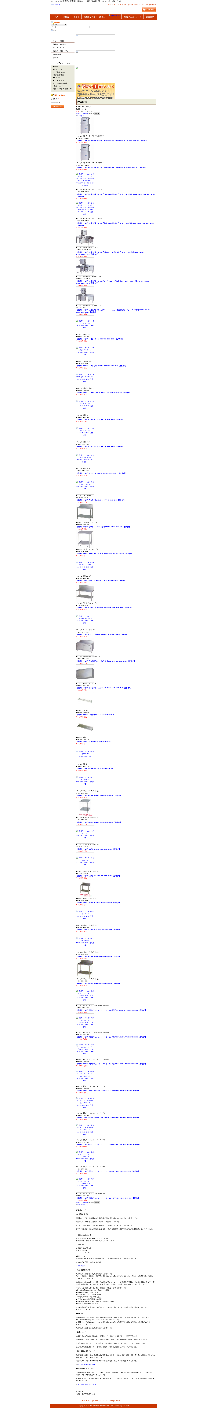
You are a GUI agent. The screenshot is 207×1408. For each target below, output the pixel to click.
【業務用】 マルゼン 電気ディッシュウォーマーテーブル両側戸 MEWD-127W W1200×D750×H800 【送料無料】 (111, 1064)
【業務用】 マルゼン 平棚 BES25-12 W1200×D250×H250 (93, 741)
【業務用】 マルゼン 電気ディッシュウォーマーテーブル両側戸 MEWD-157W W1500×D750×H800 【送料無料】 (111, 1037)
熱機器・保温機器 (59, 44)
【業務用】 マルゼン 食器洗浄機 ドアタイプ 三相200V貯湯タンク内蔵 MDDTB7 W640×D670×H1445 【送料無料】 (112, 140)
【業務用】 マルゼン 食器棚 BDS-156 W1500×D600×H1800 (94, 768)
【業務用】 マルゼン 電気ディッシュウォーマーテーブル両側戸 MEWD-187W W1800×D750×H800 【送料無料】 (111, 1010)
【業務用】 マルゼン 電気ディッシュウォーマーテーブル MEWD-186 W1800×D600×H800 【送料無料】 (108, 1198)
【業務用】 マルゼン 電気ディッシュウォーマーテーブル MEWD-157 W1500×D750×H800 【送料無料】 (108, 1117)
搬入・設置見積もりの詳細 (86, 1364)
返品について (58, 86)
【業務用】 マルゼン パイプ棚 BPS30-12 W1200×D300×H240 (95, 715)
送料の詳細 (81, 1266)
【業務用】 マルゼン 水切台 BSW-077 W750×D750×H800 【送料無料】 (98, 876)
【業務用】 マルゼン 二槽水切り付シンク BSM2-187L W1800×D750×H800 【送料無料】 (103, 393)
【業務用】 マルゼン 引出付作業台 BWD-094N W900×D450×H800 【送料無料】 (101, 500)
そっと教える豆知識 (60, 83)
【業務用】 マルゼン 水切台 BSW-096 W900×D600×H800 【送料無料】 (98, 983)
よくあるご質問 (144, 4)
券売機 (55, 58)
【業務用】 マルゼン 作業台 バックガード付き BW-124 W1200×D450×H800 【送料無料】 (104, 527)
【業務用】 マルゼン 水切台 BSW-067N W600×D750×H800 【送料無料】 (98, 795)
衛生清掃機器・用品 (60, 51)
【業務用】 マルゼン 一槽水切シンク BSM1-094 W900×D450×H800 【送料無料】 (101, 366)
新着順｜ (85, 113)
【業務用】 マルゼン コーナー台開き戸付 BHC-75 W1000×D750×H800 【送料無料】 (102, 634)
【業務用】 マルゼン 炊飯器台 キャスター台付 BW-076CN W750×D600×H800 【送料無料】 (104, 554)
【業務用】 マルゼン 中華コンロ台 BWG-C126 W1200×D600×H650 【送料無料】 (101, 580)
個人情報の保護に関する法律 (63, 89)
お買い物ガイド (123, 4)
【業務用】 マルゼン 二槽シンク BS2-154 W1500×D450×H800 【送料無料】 (99, 419)
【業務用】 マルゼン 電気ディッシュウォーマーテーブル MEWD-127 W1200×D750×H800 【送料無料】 (108, 1144)
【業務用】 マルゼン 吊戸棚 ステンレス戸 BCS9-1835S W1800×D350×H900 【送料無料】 (104, 688)
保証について (58, 77)
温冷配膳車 (57, 54)
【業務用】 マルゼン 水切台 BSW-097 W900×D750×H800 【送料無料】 (98, 849)
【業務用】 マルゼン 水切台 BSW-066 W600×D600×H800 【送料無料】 (98, 956)
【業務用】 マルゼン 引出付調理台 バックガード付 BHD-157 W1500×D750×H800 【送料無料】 (105, 661)
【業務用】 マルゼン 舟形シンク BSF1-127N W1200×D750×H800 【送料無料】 (101, 473)
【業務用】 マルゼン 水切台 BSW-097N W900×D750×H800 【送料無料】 (98, 822)
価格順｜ (79, 113)
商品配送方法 (133, 4)
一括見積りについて (60, 72)
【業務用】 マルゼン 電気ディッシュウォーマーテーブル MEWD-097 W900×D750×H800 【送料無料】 (108, 1171)
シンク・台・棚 (58, 48)
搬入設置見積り (59, 75)
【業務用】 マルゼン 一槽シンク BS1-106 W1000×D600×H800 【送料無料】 (99, 339)
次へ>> (82, 116)
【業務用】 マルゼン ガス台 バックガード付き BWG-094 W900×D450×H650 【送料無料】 (104, 607)
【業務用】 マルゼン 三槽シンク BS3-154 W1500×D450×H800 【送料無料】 (99, 446)
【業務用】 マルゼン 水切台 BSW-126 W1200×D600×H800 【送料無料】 (98, 929)
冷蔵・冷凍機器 (58, 41)
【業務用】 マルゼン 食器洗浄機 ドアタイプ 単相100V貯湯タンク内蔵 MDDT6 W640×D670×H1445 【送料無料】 (111, 167)
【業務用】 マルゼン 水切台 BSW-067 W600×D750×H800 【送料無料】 (98, 903)
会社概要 (153, 4)
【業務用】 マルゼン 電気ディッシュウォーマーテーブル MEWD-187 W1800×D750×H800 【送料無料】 (108, 1091)
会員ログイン (112, 4)
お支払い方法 (58, 69)
